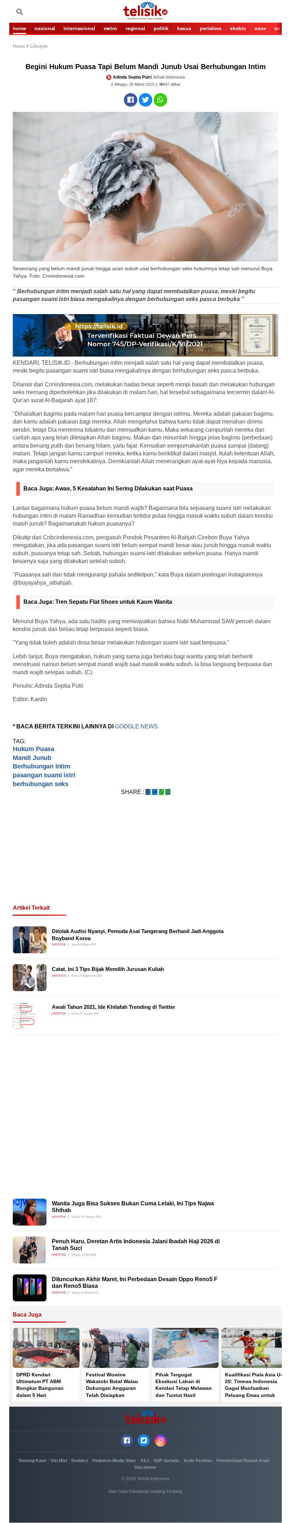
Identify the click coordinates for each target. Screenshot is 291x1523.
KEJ (145, 1460)
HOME (19, 28)
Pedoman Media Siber (114, 1460)
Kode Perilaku (198, 1460)
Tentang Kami (32, 1460)
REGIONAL (135, 28)
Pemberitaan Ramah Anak (243, 1460)
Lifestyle (39, 46)
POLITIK (161, 28)
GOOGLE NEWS (136, 726)
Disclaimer (145, 1467)
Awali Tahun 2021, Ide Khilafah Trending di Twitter (113, 1007)
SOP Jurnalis (166, 1460)
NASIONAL (44, 28)
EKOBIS (238, 28)
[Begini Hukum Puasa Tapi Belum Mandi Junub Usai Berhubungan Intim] (130, 100)
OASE (260, 28)
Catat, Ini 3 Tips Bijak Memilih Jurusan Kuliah (108, 969)
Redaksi (79, 1460)
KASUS (184, 28)
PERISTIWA (210, 28)
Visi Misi (58, 1460)
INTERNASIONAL (79, 28)
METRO (110, 28)
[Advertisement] (145, 858)
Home (19, 46)
